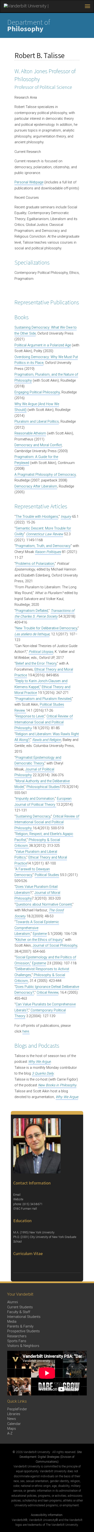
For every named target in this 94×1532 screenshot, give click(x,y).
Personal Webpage (28, 182)
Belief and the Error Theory (36, 663)
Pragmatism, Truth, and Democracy (43, 546)
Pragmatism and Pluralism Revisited (43, 699)
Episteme (40, 934)
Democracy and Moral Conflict (38, 445)
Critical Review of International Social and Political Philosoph (43, 722)
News (11, 1419)
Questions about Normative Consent (44, 904)
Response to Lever (30, 716)
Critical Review (47, 993)
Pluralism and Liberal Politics (36, 422)
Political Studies (47, 875)
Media (11, 1322)
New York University (41, 1232)
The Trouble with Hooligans (37, 517)
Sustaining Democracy (33, 816)
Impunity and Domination (35, 799)
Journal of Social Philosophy (55, 945)
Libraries (13, 1414)
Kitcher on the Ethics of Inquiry (39, 940)
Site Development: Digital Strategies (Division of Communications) (51, 1456)
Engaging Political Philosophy (37, 392)
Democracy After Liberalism (35, 486)
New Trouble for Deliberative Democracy (46, 628)
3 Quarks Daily (43, 1073)
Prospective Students (23, 1331)
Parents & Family (20, 1326)
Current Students (20, 1307)
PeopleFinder (17, 1409)
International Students (23, 1317)
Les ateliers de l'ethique (31, 634)
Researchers (17, 1336)
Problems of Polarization (35, 564)
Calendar (14, 1424)
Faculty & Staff (18, 1312)
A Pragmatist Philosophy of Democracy (45, 475)
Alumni (12, 1302)
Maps (11, 1429)
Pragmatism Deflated (32, 611)
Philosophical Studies (43, 787)
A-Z (10, 1433)
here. (26, 1031)
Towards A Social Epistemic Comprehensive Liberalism (36, 928)
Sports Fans (16, 1341)
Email (16, 1194)
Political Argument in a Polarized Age (42, 345)
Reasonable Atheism (30, 433)
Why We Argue (39, 1062)
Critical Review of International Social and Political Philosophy (46, 822)
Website (18, 1199)
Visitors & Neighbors (23, 1346)
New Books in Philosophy (57, 1085)
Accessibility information (46, 1515)
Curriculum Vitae (28, 1253)
